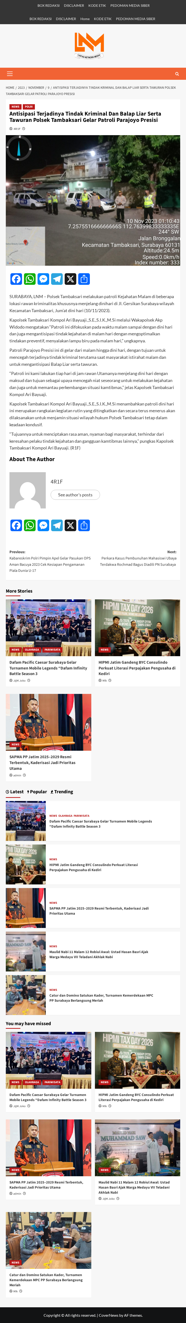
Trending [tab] (63, 792)
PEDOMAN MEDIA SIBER (130, 5)
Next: (138, 558)
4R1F (17, 129)
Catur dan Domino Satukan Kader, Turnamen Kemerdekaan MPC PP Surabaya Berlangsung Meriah (101, 998)
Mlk (104, 681)
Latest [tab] (16, 792)
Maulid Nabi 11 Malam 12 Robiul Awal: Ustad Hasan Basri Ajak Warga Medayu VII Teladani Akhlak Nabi (98, 954)
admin (17, 775)
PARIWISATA (52, 650)
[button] (10, 74)
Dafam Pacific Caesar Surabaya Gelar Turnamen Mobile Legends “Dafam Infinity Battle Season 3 (48, 668)
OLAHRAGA (32, 650)
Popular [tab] (38, 792)
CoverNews (108, 1315)
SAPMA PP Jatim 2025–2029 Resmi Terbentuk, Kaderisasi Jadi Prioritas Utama (42, 763)
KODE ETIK (97, 5)
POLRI (29, 107)
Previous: (50, 561)
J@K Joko (19, 681)
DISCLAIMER (74, 5)
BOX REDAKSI (49, 5)
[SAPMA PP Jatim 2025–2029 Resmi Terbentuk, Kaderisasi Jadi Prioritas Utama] (48, 722)
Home (85, 19)
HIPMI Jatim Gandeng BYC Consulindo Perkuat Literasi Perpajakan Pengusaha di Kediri (137, 668)
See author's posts (75, 494)
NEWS (15, 107)
